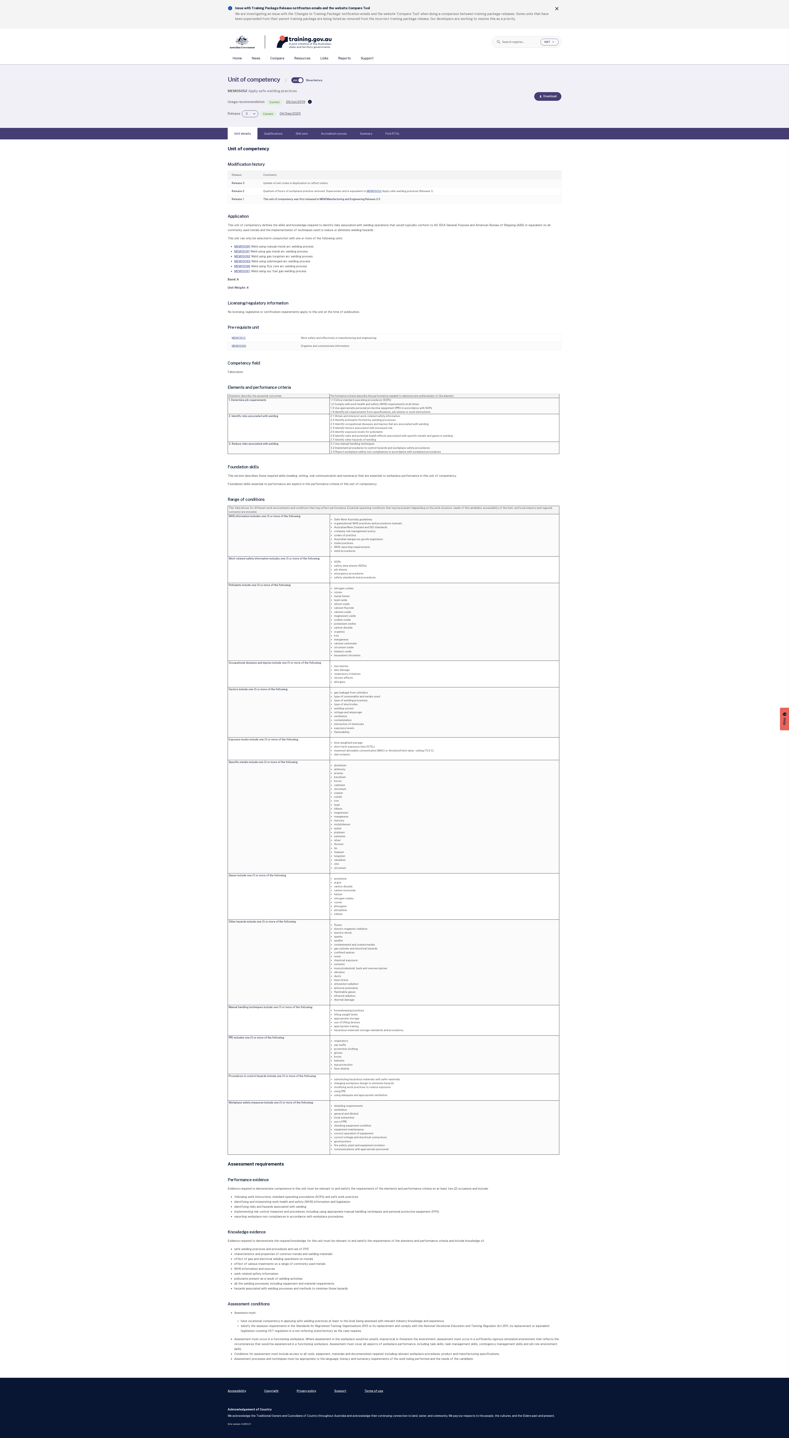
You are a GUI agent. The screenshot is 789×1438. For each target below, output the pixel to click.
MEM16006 (239, 345)
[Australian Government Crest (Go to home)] (246, 42)
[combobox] (519, 42)
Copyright (271, 1391)
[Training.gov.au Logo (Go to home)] (298, 42)
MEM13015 (239, 337)
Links (324, 58)
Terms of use (373, 1391)
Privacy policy (306, 1391)
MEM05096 (242, 266)
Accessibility (237, 1391)
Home (237, 58)
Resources (302, 58)
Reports (344, 58)
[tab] (242, 133)
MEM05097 (242, 271)
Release (234, 114)
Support (367, 58)
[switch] (297, 80)
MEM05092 (242, 256)
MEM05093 (242, 261)
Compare (277, 58)
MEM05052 (374, 191)
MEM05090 (242, 246)
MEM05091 (242, 251)
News (256, 58)
